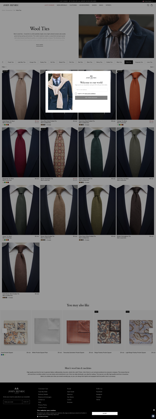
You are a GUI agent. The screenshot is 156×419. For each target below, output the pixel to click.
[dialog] (78, 413)
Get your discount (91, 97)
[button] (63, 416)
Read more (56, 414)
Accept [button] (105, 413)
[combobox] (154, 410)
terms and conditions (90, 93)
